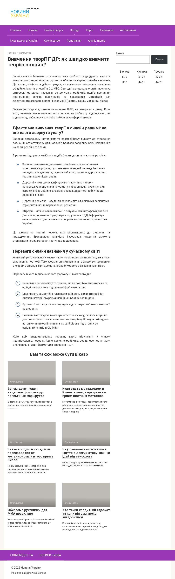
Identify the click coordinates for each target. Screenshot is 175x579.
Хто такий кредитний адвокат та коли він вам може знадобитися (86, 513)
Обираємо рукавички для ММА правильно (28, 512)
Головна (15, 30)
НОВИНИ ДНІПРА (21, 555)
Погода (74, 30)
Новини (32, 30)
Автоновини (128, 30)
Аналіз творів (96, 40)
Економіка (106, 30)
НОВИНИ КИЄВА (50, 555)
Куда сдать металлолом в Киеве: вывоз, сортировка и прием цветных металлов (84, 392)
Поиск (120, 53)
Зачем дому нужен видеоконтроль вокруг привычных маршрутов (26, 392)
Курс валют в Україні (23, 40)
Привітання (74, 40)
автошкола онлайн (85, 88)
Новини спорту (53, 30)
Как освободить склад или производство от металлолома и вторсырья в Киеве (30, 454)
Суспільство (52, 40)
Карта (89, 30)
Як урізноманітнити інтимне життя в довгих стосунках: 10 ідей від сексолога (86, 452)
